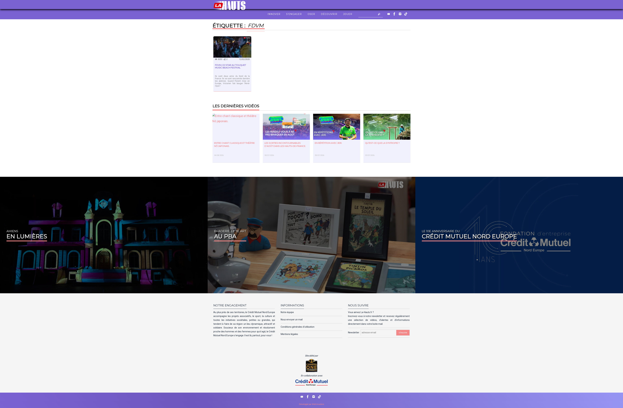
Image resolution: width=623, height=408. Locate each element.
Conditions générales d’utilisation (297, 327)
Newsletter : (354, 332)
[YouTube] (388, 14)
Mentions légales (289, 334)
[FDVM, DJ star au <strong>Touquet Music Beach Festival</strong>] (232, 47)
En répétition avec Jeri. (328, 143)
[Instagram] (400, 14)
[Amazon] (405, 14)
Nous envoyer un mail (292, 319)
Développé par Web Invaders (311, 404)
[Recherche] (379, 14)
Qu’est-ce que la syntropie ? (382, 143)
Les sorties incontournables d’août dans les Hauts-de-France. (285, 144)
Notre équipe (287, 312)
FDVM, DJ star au (230, 66)
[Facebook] (394, 14)
